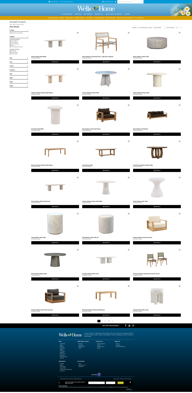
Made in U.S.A (99, 14)
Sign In (79, 363)
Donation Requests (101, 343)
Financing (78, 14)
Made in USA (62, 353)
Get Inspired (88, 14)
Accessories (99, 18)
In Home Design (67, 14)
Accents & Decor (15, 39)
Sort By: (150, 27)
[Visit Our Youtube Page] (129, 325)
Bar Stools (13, 50)
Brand (14, 24)
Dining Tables (14, 53)
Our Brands (62, 355)
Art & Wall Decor (15, 44)
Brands (127, 14)
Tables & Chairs (15, 49)
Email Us (99, 345)
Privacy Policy (116, 378)
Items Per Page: (171, 27)
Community (118, 345)
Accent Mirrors (14, 40)
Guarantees (80, 345)
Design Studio (63, 366)
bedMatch (62, 363)
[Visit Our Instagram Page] (133, 325)
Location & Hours (100, 346)
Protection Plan (81, 346)
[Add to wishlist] (78, 33)
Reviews (99, 348)
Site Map (122, 378)
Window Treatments (125, 18)
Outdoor (89, 18)
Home (11, 24)
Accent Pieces (14, 42)
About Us (117, 343)
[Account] (115, 1)
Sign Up (120, 382)
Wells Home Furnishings (17, 33)
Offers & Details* (128, 378)
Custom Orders (63, 368)
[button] (130, 382)
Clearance (139, 18)
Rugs (12, 45)
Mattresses (111, 18)
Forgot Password (81, 365)
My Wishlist (80, 366)
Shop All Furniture (63, 356)
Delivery (61, 365)
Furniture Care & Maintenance (66, 369)
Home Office (79, 18)
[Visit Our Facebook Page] (125, 325)
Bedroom (69, 18)
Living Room (53, 18)
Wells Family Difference (114, 14)
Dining (61, 18)
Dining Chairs (14, 52)
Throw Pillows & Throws (17, 46)
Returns (80, 348)
